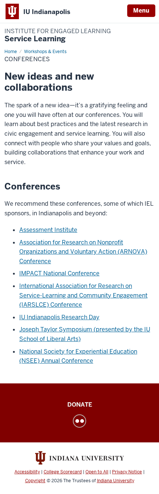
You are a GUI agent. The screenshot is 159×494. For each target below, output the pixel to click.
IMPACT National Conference (59, 273)
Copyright (35, 481)
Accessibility (27, 472)
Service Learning (57, 35)
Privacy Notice (127, 472)
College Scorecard (63, 472)
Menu (141, 10)
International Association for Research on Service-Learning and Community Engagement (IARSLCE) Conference (83, 295)
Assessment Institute (48, 230)
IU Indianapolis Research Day (59, 317)
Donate (79, 404)
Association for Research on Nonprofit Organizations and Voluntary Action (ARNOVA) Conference (83, 252)
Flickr (79, 421)
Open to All (96, 472)
